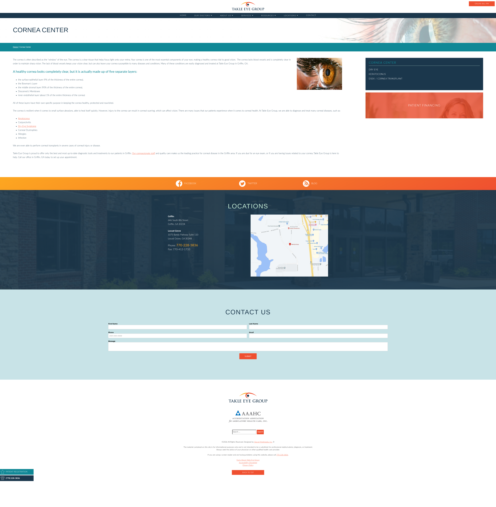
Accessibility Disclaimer (248, 463)
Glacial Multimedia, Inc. (263, 442)
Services (246, 16)
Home (183, 15)
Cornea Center (382, 62)
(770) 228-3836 (13, 478)
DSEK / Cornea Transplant (385, 79)
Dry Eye (373, 70)
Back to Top (248, 472)
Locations (290, 16)
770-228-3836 (187, 245)
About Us (225, 16)
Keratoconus (24, 118)
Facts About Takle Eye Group (248, 460)
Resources (267, 16)
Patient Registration (16, 472)
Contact (311, 15)
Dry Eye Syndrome (27, 126)
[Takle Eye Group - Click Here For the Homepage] (248, 6)
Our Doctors (202, 16)
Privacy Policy (248, 465)
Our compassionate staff (143, 153)
